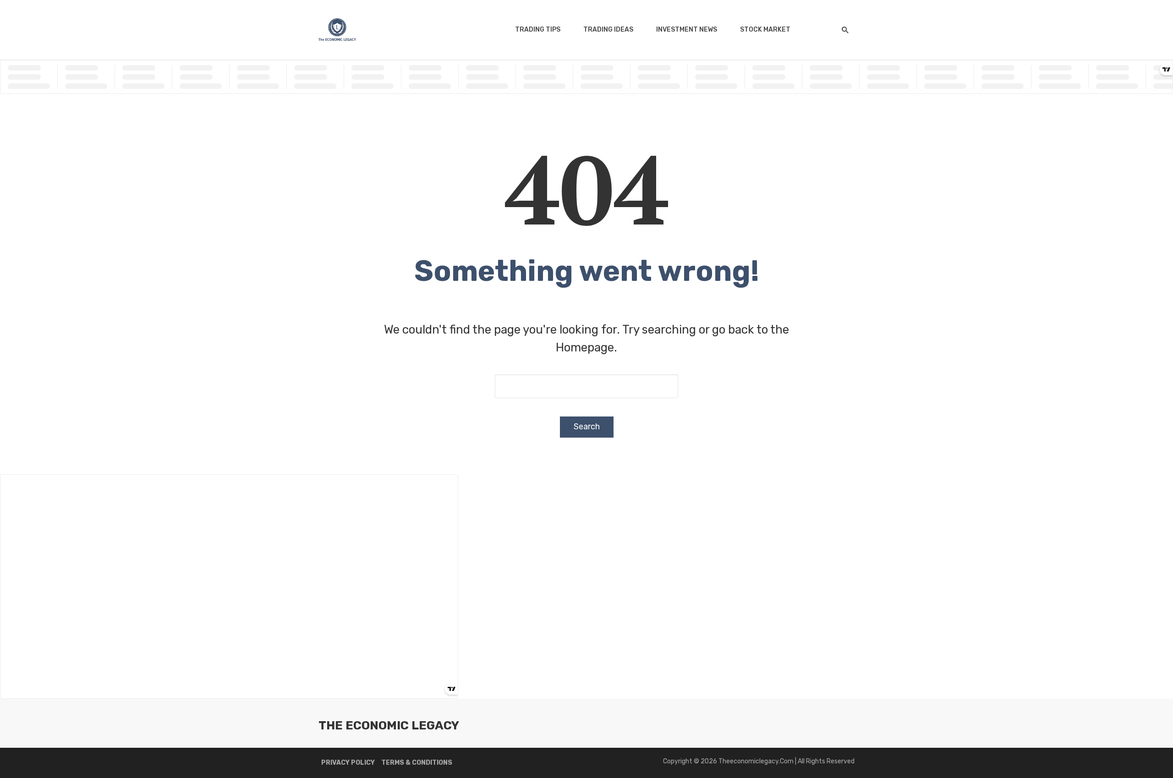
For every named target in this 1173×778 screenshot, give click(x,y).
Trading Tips (537, 29)
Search (587, 427)
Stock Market (765, 29)
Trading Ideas (608, 29)
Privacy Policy (348, 763)
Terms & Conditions (416, 763)
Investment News (686, 29)
